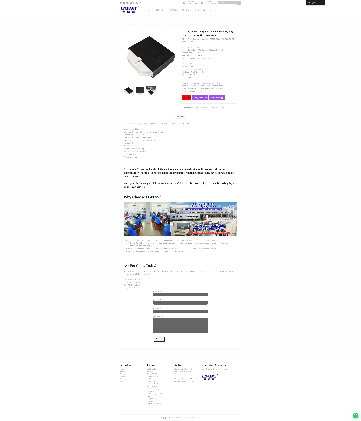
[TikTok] (134, 3)
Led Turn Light (152, 379)
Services (123, 371)
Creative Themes (194, 418)
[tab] (180, 116)
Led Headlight (152, 369)
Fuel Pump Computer (199, 108)
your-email (157, 300)
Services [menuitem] (173, 10)
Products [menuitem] (159, 10)
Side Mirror (151, 401)
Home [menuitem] (147, 10)
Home (122, 369)
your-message (158, 317)
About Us (123, 376)
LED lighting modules (216, 108)
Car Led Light (152, 374)
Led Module (151, 381)
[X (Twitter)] (124, 3)
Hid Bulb (150, 371)
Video (122, 381)
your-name (157, 291)
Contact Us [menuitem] (200, 10)
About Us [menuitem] (186, 10)
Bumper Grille (152, 399)
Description (180, 116)
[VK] (140, 3)
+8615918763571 (211, 3)
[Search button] (239, 3)
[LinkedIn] (131, 3)
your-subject (157, 308)
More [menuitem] (212, 10)
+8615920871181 (193, 3)
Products (123, 374)
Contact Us (124, 379)
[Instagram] (127, 3)
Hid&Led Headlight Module (156, 384)
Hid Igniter (151, 391)
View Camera (152, 386)
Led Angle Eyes (152, 376)
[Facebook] (121, 3)
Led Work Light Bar (154, 404)
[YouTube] (137, 3)
